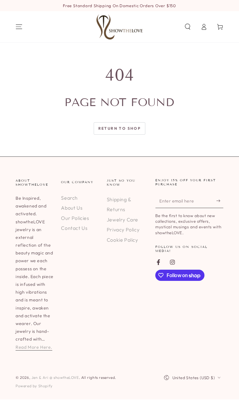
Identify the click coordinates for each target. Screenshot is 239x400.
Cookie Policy (122, 240)
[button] (188, 27)
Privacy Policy (123, 229)
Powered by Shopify (34, 386)
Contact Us (74, 228)
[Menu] (19, 27)
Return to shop (119, 128)
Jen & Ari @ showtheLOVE (55, 377)
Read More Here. (34, 347)
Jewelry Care (122, 219)
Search (69, 198)
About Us (71, 208)
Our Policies (75, 218)
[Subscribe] (219, 201)
